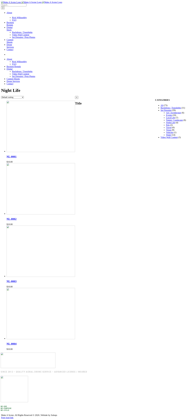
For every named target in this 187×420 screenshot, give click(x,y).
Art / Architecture (173, 113)
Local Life (170, 117)
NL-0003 (12, 281)
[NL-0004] (41, 338)
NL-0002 (12, 219)
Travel (169, 127)
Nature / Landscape (174, 120)
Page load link (7, 417)
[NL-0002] (41, 213)
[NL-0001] (41, 151)
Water (168, 135)
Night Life (170, 122)
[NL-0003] (41, 276)
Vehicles (169, 132)
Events (169, 115)
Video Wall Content (169, 137)
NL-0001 (12, 156)
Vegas (168, 130)
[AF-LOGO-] (28, 367)
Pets (168, 125)
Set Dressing (166, 110)
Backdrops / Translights (171, 108)
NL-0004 (12, 343)
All (162, 105)
